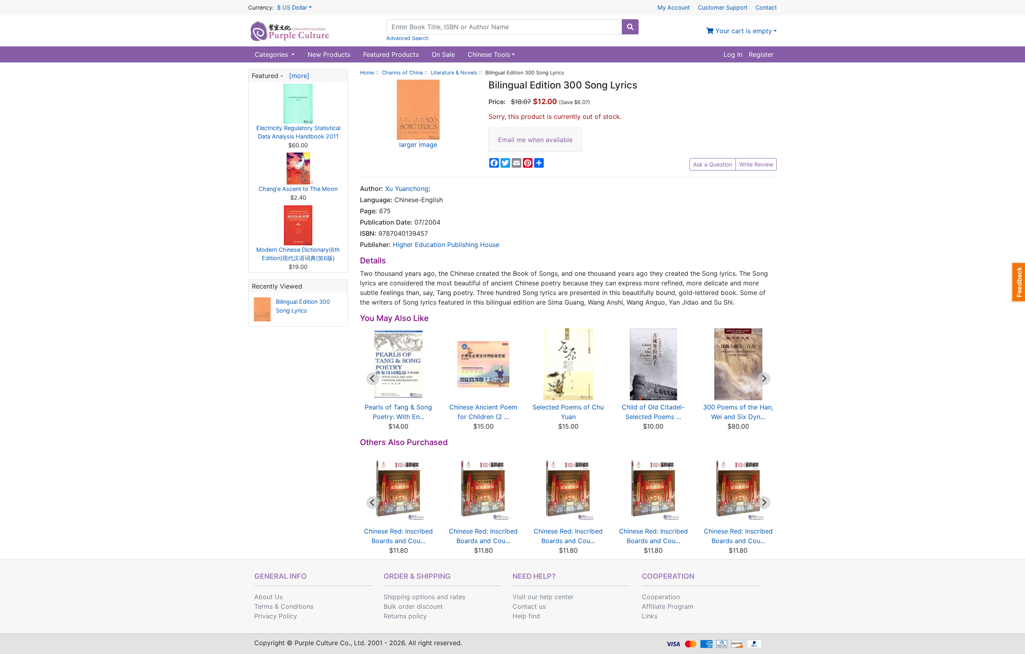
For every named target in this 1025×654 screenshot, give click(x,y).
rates (457, 597)
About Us (268, 597)
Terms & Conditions (284, 606)
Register (761, 54)
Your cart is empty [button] (742, 31)
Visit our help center (543, 597)
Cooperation (661, 597)
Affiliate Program (667, 606)
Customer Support (723, 7)
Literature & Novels (454, 73)
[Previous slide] (372, 502)
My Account (673, 7)
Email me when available (535, 140)
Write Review (756, 164)
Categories (272, 54)
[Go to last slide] (372, 378)
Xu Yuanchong (406, 189)
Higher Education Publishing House (446, 245)
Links (649, 616)
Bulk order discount (413, 606)
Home (367, 73)
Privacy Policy (275, 616)
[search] (630, 26)
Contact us (529, 606)
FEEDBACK (1018, 282)
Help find (526, 616)
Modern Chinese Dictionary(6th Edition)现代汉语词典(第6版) (298, 254)
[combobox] (504, 26)
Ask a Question (712, 164)
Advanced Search (407, 38)
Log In (733, 54)
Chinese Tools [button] (489, 54)
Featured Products (391, 54)
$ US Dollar (292, 7)
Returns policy (405, 616)
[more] (297, 76)
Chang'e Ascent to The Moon (298, 188)
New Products (329, 54)
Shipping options (409, 597)
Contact (766, 7)
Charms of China (402, 73)
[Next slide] (764, 378)
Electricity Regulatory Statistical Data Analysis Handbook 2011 (298, 132)
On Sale (443, 54)
